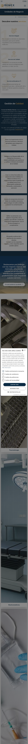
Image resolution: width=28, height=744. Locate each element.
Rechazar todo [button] (14, 388)
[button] (14, 392)
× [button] (24, 350)
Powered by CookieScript (20, 394)
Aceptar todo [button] (14, 384)
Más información (6, 367)
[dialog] (14, 372)
